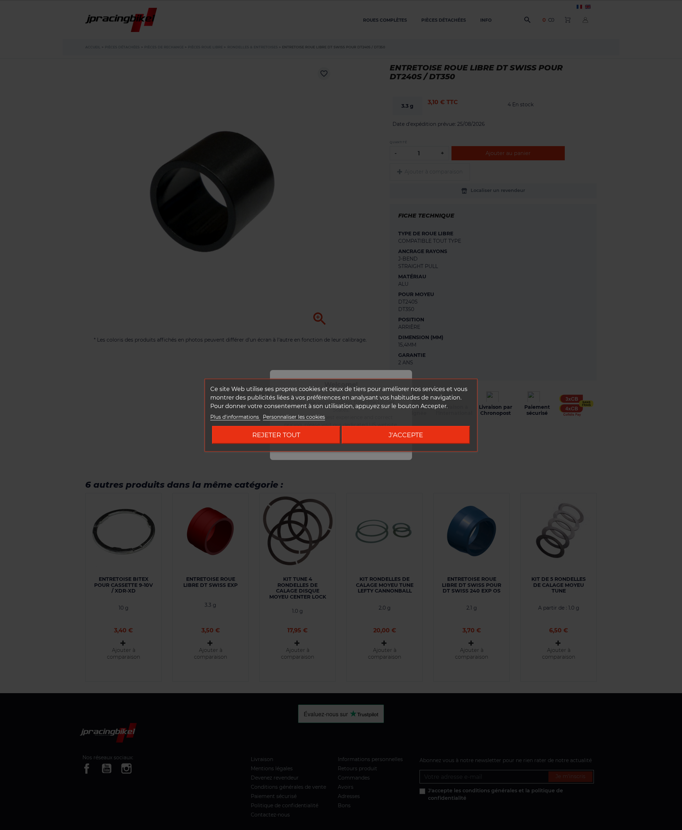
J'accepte (406, 434)
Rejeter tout (276, 434)
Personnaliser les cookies (294, 416)
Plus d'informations (235, 416)
